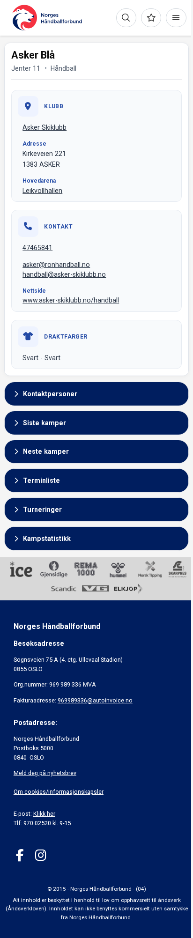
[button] (96, 394)
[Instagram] (40, 855)
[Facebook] (20, 855)
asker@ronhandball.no (56, 264)
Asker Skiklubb (44, 127)
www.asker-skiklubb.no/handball (70, 300)
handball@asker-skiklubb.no (64, 274)
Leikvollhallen (42, 190)
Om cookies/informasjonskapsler (59, 791)
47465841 (37, 247)
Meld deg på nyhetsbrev (45, 772)
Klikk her (44, 813)
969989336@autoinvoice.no (95, 700)
